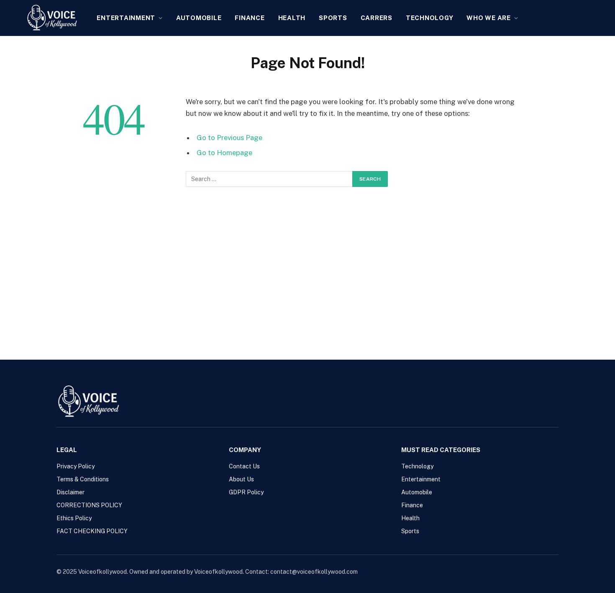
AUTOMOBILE (199, 17)
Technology (430, 17)
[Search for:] (269, 179)
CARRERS (376, 17)
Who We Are (488, 17)
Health (292, 17)
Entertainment (126, 17)
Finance (249, 17)
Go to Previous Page (229, 137)
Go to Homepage (224, 152)
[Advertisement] (307, 269)
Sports (333, 17)
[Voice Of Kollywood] (52, 18)
